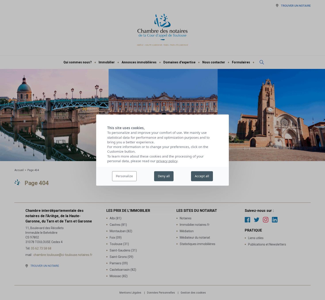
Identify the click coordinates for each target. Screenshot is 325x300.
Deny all (164, 176)
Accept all (202, 176)
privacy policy (166, 161)
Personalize (124, 176)
